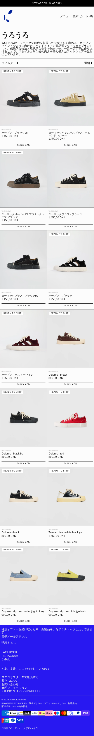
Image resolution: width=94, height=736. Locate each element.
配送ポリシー (8, 706)
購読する (7, 642)
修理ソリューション (14, 687)
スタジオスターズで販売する (20, 677)
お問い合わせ (10, 684)
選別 (87, 63)
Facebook (9, 652)
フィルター (9, 63)
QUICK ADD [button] (23, 145)
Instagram (10, 656)
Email (6, 659)
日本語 (5, 728)
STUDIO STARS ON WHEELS (21, 691)
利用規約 (72, 703)
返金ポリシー (35, 703)
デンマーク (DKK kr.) (24, 728)
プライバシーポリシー (55, 703)
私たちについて (11, 680)
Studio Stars (18, 699)
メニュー (65, 16)
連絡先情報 (22, 706)
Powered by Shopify (14, 703)
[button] (75, 16)
